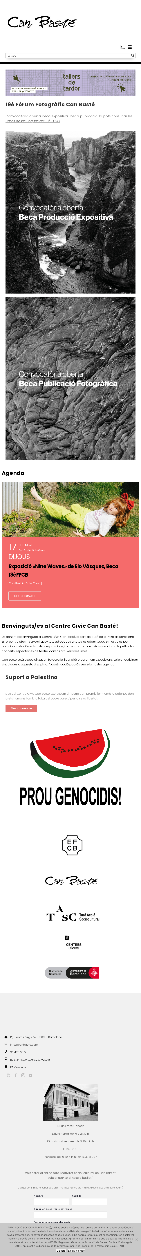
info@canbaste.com (24, 1045)
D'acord (61, 1250)
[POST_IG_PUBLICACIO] (70, 298)
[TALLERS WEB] (70, 71)
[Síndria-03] (70, 717)
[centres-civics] (74, 935)
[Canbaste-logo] (42, 6)
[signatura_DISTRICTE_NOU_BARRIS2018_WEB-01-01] (71, 959)
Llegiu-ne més (76, 1250)
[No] (136, 1239)
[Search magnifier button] (132, 55)
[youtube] (30, 1075)
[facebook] (16, 1075)
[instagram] (23, 1075)
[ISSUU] (8, 1075)
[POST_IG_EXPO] (70, 132)
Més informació (24, 596)
